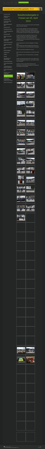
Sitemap (10, 446)
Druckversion (6, 446)
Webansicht (39, 447)
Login (40, 446)
